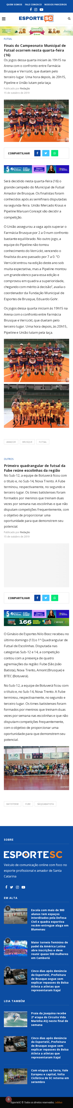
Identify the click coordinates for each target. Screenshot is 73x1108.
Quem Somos (14, 4)
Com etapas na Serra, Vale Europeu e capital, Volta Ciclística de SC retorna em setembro (50, 1076)
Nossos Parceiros (55, 4)
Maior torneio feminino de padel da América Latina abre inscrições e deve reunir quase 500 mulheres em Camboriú (49, 950)
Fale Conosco (33, 4)
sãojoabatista (45, 803)
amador (11, 441)
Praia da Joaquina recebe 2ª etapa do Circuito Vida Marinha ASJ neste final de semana (49, 1019)
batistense (12, 803)
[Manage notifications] (8, 1099)
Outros (8, 459)
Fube (28, 803)
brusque (27, 441)
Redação (25, 88)
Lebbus (58, 1102)
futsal (43, 441)
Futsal (8, 39)
